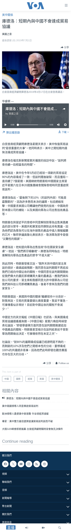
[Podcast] (44, 464)
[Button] (65, 47)
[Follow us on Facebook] (5, 464)
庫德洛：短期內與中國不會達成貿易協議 (37, 109)
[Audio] (27, 527)
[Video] (43, 527)
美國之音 (13, 113)
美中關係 (7, 14)
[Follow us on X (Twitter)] (13, 464)
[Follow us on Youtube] (21, 464)
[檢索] (59, 527)
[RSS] (36, 464)
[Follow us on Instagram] (29, 464)
